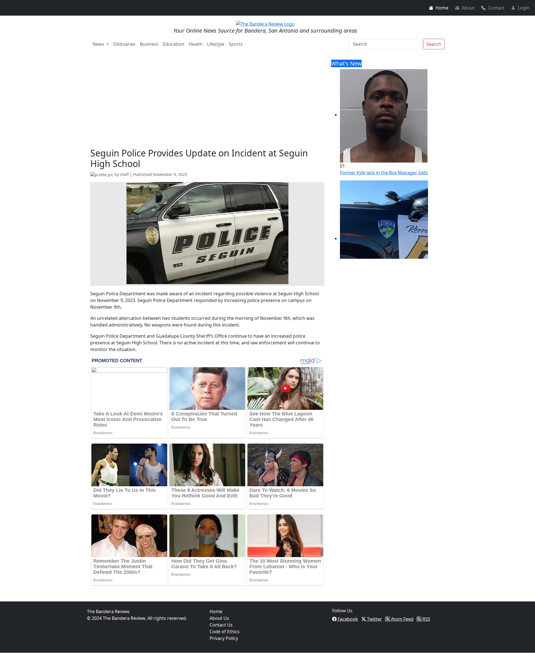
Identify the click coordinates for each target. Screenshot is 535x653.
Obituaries (124, 44)
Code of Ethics (225, 631)
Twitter (374, 619)
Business (149, 44)
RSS (425, 619)
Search (434, 44)
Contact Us (221, 625)
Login (523, 8)
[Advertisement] (207, 106)
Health (196, 44)
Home (442, 8)
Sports (236, 44)
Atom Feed (402, 619)
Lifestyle (215, 44)
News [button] (99, 44)
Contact (496, 8)
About (468, 8)
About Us (219, 618)
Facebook (347, 619)
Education (173, 44)
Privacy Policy (224, 638)
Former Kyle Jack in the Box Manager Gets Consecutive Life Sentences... (415, 173)
